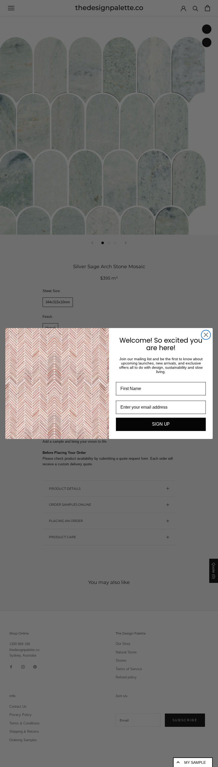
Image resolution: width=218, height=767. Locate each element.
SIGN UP (161, 424)
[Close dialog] (206, 334)
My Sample (195, 762)
